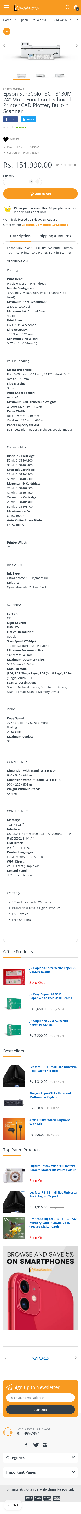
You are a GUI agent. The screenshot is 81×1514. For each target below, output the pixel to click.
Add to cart (43, 194)
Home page (31, 153)
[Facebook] (26, 1445)
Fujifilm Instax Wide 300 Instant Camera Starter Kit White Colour (52, 1168)
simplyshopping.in (13, 88)
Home (7, 20)
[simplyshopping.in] (26, 7)
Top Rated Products (22, 1150)
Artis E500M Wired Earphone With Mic (49, 1122)
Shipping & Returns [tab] (54, 235)
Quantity (8, 176)
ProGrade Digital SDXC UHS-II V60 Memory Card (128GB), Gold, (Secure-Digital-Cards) (53, 1223)
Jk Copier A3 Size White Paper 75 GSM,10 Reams (52, 970)
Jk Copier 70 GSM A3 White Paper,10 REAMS (48, 1022)
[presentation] (5, 1357)
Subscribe (41, 1410)
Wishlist (14, 139)
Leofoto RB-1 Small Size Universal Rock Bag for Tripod (53, 1069)
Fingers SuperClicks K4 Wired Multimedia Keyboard (50, 1095)
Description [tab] (20, 235)
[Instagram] (45, 1445)
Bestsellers (13, 1051)
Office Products (18, 952)
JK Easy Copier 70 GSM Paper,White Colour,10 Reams (50, 996)
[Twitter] (35, 1445)
